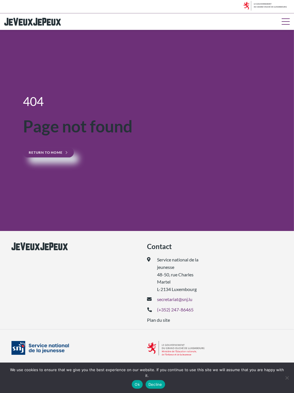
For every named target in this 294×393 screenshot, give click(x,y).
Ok (137, 384)
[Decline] (287, 378)
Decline (155, 384)
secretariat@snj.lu (174, 299)
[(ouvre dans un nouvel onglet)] (39, 348)
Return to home (46, 152)
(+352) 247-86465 (175, 309)
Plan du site (158, 320)
